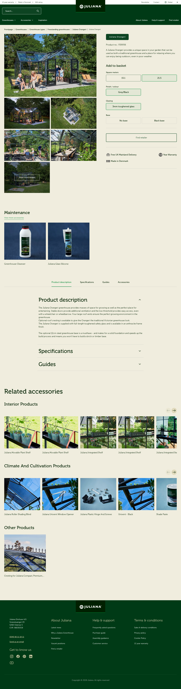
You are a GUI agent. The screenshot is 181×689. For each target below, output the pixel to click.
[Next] (174, 410)
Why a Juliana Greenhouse (62, 633)
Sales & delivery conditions (145, 627)
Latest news (56, 627)
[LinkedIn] (31, 656)
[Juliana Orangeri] (50, 65)
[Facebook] (18, 656)
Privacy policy (140, 633)
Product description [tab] (61, 282)
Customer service (100, 643)
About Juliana (141, 20)
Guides (47, 364)
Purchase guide (99, 633)
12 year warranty (8, 2)
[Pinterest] (24, 656)
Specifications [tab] (87, 282)
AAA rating (38, 2)
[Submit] (38, 11)
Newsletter (145, 2)
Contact (156, 2)
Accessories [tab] (123, 282)
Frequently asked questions (104, 627)
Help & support (158, 20)
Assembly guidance (101, 638)
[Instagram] (12, 656)
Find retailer (174, 20)
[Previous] (168, 410)
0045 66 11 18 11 (17, 637)
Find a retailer (56, 649)
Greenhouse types (37, 29)
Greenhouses (7, 20)
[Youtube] (12, 663)
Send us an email (17, 642)
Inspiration (42, 20)
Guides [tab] (105, 282)
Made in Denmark (24, 2)
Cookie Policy (140, 638)
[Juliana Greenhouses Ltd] (90, 6)
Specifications (56, 351)
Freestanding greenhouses (59, 29)
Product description (63, 300)
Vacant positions (58, 643)
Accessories (26, 20)
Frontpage (8, 29)
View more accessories (14, 218)
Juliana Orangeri (79, 29)
